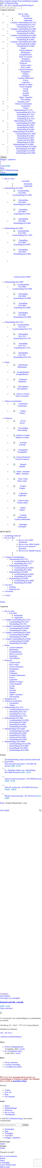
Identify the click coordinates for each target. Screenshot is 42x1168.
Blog (6, 1094)
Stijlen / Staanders (25, 97)
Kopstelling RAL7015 (25, 117)
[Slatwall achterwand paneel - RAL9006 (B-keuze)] (23, 777)
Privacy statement (11, 1062)
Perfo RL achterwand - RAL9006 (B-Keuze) (21, 787)
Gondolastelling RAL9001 (26, 31)
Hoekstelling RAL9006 (22, 298)
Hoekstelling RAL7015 (25, 114)
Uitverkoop (9, 591)
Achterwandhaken (25, 50)
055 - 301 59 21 (6, 5)
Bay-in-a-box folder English (29, 544)
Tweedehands (10, 1114)
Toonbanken (25, 106)
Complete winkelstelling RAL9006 (23, 42)
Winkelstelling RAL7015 (23, 110)
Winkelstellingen (11, 1108)
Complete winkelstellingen (14, 557)
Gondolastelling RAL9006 (26, 44)
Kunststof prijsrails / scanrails (11, 1002)
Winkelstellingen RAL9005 (23, 132)
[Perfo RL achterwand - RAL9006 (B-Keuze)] (23, 785)
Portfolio (12, 587)
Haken (23, 48)
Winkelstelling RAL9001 (23, 121)
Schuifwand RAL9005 (25, 140)
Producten (23, 63)
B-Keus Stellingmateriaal (14, 1047)
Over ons (8, 1092)
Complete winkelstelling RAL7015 (23, 23)
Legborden (26, 82)
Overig (25, 89)
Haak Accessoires (25, 57)
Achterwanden (25, 65)
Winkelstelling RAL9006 (18, 578)
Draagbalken (25, 72)
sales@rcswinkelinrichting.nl (22, 5)
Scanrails (25, 93)
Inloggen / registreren (12, 1138)
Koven (25, 80)
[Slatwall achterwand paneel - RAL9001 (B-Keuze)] (23, 762)
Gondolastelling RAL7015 (26, 25)
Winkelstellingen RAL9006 (23, 144)
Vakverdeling (26, 99)
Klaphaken (26, 59)
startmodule (28, 18)
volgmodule (28, 20)
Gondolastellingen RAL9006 (25, 147)
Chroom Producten (26, 70)
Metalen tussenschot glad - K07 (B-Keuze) (21, 796)
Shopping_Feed (23, 102)
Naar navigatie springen (9, 1)
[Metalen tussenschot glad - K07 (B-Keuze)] (23, 794)
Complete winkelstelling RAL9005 (23, 35)
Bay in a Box (23, 14)
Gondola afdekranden (26, 78)
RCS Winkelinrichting (14, 1119)
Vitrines (26, 108)
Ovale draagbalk (26, 87)
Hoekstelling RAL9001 (25, 125)
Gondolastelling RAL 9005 (26, 134)
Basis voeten (25, 67)
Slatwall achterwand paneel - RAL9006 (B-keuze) (23, 779)
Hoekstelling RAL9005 (25, 136)
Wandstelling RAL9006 (26, 46)
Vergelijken (9, 1135)
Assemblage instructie (13, 536)
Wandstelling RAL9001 (26, 33)
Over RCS (8, 585)
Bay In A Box (10, 538)
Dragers (26, 74)
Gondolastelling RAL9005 (26, 37)
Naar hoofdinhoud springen (28, 1)
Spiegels (26, 95)
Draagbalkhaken (26, 55)
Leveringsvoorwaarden (13, 1067)
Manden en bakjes (25, 85)
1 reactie (22, 1049)
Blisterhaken (25, 52)
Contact (7, 595)
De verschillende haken (13, 1051)
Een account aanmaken (8, 1156)
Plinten (25, 91)
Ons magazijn (10, 1097)
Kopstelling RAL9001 (25, 127)
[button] (5, 532)
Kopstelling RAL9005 (25, 138)
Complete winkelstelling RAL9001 (23, 29)
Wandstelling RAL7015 (26, 27)
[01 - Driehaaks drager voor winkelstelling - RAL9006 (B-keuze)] (23, 768)
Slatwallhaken (26, 61)
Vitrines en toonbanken (23, 104)
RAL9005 (26, 16)
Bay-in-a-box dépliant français (30, 551)
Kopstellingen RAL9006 (26, 151)
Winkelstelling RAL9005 (18, 572)
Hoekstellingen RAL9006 (25, 149)
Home (2, 803)
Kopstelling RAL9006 (22, 308)
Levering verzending (12, 1065)
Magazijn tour (14, 589)
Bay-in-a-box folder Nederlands (26, 541)
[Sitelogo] (9, 3)
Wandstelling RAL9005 (26, 40)
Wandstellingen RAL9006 (25, 153)
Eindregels (26, 76)
